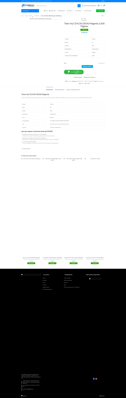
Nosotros (66, 282)
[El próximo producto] (104, 16)
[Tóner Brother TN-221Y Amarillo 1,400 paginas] (74, 207)
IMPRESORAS (62, 10)
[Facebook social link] (102, 1)
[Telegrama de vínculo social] (89, 83)
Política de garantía (68, 280)
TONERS (86, 81)
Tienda (26, 15)
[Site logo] (27, 5)
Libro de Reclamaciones (47, 289)
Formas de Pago (67, 278)
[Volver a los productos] (102, 16)
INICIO (46, 10)
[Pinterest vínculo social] (86, 83)
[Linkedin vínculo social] (87, 83)
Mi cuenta (45, 280)
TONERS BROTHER (51, 259)
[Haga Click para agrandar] (32, 17)
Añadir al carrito (87, 66)
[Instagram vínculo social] (104, 1)
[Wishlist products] (101, 5)
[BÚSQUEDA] (79, 5)
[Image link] (31, 323)
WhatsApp (101, 10)
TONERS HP (36, 15)
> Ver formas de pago (25, 148)
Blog (65, 284)
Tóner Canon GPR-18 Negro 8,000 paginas (31, 257)
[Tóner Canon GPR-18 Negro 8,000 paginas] (31, 207)
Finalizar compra (46, 287)
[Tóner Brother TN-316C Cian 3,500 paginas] (95, 207)
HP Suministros (100, 81)
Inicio (22, 15)
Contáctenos (88, 10)
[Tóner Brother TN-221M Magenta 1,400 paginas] (52, 207)
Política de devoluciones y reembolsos (72, 287)
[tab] (49, 89)
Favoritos (44, 284)
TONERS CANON (30, 259)
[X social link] (84, 83)
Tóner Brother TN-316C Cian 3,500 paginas (95, 257)
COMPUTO (70, 10)
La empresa (78, 10)
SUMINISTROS (53, 10)
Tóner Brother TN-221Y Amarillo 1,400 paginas (73, 257)
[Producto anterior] (101, 16)
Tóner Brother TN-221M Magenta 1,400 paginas (52, 257)
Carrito (44, 282)
